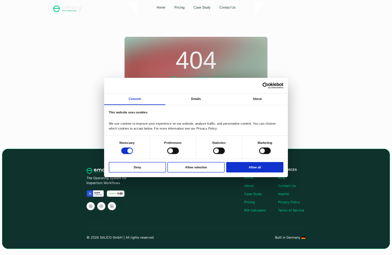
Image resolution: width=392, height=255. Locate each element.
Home (248, 178)
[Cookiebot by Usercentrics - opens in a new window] (265, 85)
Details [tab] (196, 99)
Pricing (249, 202)
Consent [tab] (135, 99)
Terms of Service (291, 210)
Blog (281, 178)
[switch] (173, 151)
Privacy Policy (289, 202)
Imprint (283, 194)
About (249, 186)
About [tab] (257, 99)
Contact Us (287, 186)
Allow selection (196, 167)
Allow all (255, 167)
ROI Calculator (255, 210)
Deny (137, 167)
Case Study (253, 194)
